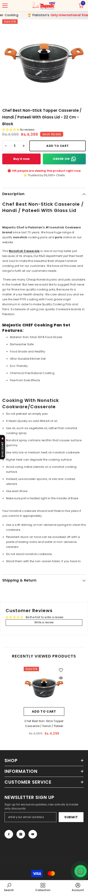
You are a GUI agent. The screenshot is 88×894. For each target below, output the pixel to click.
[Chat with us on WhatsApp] (80, 871)
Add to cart (44, 711)
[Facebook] (9, 834)
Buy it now (21, 159)
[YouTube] (32, 834)
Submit (71, 817)
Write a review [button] (44, 622)
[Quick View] (61, 678)
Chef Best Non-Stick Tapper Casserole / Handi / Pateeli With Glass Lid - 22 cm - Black (43, 724)
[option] (44, 61)
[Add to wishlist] (61, 670)
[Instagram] (20, 834)
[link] (9, 887)
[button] (11, 130)
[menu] (5, 5)
